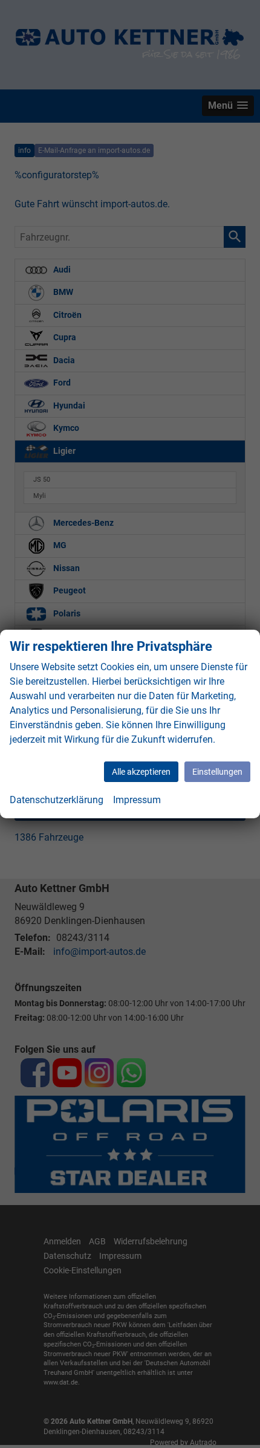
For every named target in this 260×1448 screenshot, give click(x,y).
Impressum (137, 800)
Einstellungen (217, 772)
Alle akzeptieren (141, 772)
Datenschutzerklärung (56, 800)
